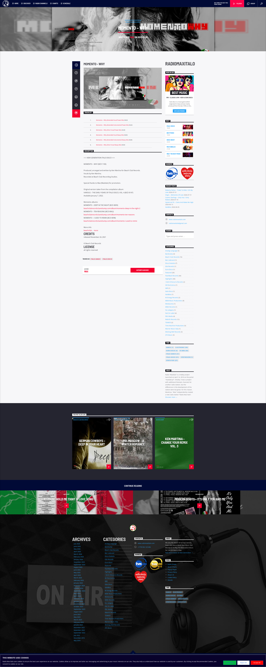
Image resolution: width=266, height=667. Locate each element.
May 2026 (77, 549)
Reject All (243, 663)
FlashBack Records (171, 276)
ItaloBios (168, 207)
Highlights (168, 279)
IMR (166, 288)
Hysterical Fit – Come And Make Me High (179, 202)
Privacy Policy (172, 572)
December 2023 (79, 604)
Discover (26, 3)
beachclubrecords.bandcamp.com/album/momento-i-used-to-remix (110, 221)
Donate (170, 580)
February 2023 (79, 622)
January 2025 (78, 583)
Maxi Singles (171, 147)
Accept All (257, 663)
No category (169, 310)
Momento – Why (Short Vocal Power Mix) (109, 130)
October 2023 (78, 607)
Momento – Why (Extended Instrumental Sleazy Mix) (112, 140)
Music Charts (172, 567)
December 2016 (79, 638)
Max (132, 37)
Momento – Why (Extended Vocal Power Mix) (110, 120)
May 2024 (77, 593)
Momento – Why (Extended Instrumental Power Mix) (112, 125)
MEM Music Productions (173, 301)
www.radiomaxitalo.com (177, 219)
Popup (252, 3)
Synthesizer (187, 357)
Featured (168, 273)
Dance (170, 347)
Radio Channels (41, 3)
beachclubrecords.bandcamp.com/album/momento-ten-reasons (109, 214)
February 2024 (79, 599)
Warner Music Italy (171, 329)
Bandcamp (169, 254)
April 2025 (77, 575)
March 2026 (78, 554)
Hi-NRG (184, 351)
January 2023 (78, 625)
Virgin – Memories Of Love (174, 195)
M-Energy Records (171, 298)
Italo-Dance (95, 259)
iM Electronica (170, 285)
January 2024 (78, 601)
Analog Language (171, 251)
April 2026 (77, 552)
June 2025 (77, 570)
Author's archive (142, 270)
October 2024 (78, 588)
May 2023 (77, 617)
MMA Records (170, 307)
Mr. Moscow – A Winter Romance (133, 442)
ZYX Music (168, 335)
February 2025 (79, 580)
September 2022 (79, 633)
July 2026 (77, 544)
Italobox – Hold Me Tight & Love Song (67, 499)
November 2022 (79, 630)
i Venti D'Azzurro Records (174, 282)
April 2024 (77, 596)
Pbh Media (169, 316)
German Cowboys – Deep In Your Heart (91, 442)
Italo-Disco (107, 259)
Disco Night (171, 140)
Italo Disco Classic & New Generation (178, 553)
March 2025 (78, 578)
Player (239, 3)
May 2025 (77, 573)
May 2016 (77, 641)
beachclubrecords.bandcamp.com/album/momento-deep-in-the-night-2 (112, 208)
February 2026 (79, 557)
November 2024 (79, 586)
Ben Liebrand (170, 260)
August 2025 (78, 567)
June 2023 (77, 614)
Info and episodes (179, 111)
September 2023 (79, 609)
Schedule (66, 3)
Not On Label (169, 313)
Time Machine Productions (174, 326)
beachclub (88, 230)
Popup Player (172, 570)
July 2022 (77, 635)
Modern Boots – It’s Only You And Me (200, 499)
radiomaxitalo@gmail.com (178, 223)
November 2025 (79, 562)
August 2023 (78, 612)
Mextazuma (169, 304)
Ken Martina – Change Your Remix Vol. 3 (174, 442)
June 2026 (77, 546)
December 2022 (79, 628)
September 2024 (79, 591)
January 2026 (78, 559)
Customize (229, 663)
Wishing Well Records (172, 332)
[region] (133, 661)
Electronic (181, 347)
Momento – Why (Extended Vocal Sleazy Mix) (110, 135)
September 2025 (79, 565)
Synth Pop (172, 360)
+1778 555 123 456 (144, 547)
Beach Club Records (133, 22)
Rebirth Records (171, 319)
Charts (55, 3)
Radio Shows (172, 564)
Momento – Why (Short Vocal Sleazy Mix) (108, 145)
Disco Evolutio (170, 263)
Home (16, 3)
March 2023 (78, 620)
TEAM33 (168, 322)
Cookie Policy (172, 577)
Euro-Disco (169, 269)
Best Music (170, 133)
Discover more (170, 397)
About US (171, 575)
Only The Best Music (174, 154)
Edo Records (169, 266)
